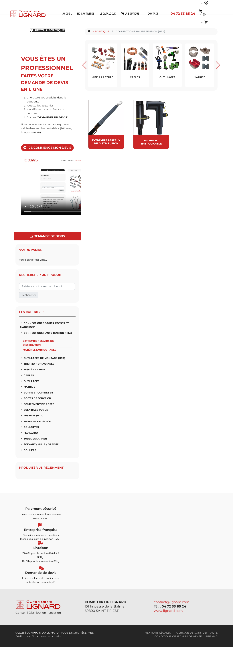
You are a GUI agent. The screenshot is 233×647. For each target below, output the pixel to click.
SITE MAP (211, 636)
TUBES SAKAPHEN (35, 438)
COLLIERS (30, 450)
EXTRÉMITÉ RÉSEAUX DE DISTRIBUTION (38, 342)
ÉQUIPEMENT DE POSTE (39, 404)
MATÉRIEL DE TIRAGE (37, 421)
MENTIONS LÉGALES (158, 632)
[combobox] (47, 286)
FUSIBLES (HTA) (33, 415)
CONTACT (153, 13)
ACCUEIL (67, 13)
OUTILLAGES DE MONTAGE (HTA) (44, 358)
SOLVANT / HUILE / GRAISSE (41, 444)
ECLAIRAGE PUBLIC (36, 409)
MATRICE (29, 386)
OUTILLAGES (31, 381)
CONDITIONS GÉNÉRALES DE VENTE (178, 636)
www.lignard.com (168, 611)
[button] (84, 65)
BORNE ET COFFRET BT (38, 392)
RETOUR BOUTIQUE (49, 30)
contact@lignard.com (171, 602)
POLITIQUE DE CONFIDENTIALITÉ (196, 632)
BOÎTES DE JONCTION (37, 398)
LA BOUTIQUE (131, 13)
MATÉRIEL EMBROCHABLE (39, 349)
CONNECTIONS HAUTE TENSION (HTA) (48, 332)
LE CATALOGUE (108, 13)
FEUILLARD (31, 432)
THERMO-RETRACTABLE (39, 363)
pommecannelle (50, 636)
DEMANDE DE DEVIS (49, 236)
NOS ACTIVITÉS (85, 13)
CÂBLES (29, 375)
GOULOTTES (31, 427)
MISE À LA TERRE (34, 369)
